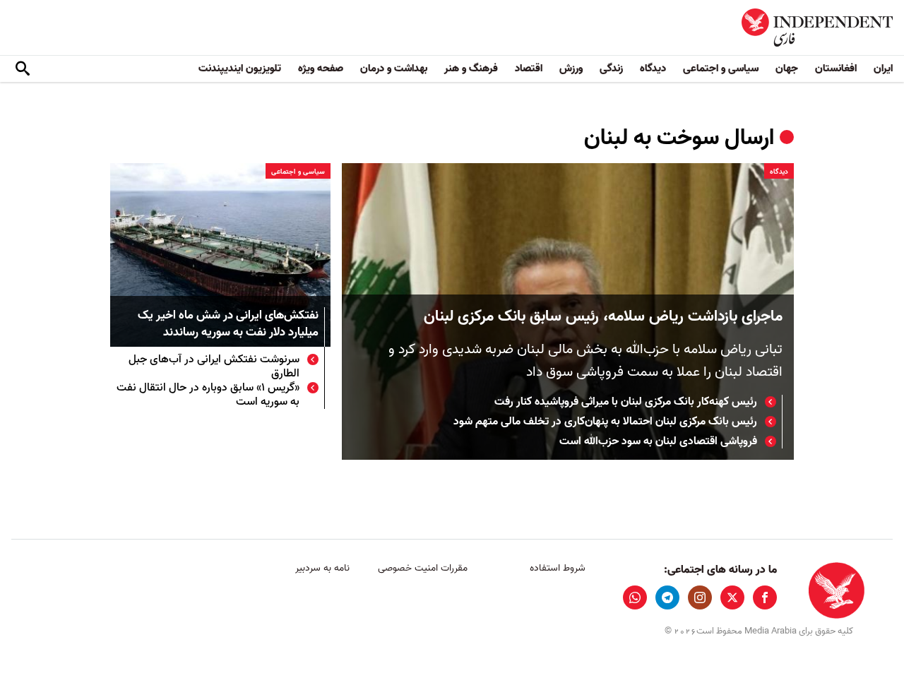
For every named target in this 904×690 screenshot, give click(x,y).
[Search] (22, 69)
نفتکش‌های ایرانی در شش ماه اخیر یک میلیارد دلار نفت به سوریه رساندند (228, 324)
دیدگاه (653, 68)
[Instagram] (700, 597)
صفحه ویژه (320, 68)
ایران (883, 68)
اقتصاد (528, 68)
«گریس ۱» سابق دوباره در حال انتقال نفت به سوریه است (208, 395)
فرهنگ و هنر (471, 68)
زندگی (611, 68)
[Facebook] (765, 597)
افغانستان (836, 68)
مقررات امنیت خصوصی (423, 568)
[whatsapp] (635, 597)
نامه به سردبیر (322, 568)
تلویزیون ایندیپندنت (239, 68)
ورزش (571, 68)
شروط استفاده (557, 568)
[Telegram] (667, 597)
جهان (786, 68)
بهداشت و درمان (393, 68)
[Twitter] (732, 597)
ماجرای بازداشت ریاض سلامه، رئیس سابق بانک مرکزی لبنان (603, 317)
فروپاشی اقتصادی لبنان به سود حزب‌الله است (658, 441)
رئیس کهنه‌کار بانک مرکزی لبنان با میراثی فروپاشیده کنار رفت (625, 402)
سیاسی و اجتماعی (721, 68)
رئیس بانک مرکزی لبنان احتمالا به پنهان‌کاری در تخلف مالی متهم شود (605, 422)
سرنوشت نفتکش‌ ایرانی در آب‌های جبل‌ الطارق (214, 366)
